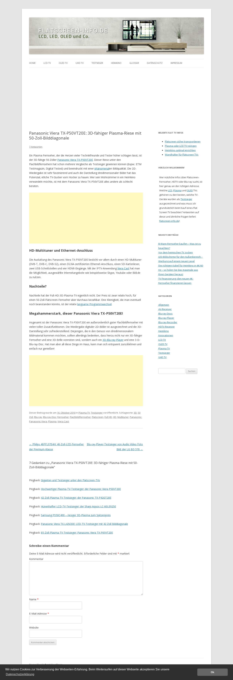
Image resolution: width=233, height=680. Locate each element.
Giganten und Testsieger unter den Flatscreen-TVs (70, 480)
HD (114, 417)
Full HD (108, 417)
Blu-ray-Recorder (167, 322)
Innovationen (165, 335)
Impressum (176, 63)
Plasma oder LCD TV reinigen (181, 145)
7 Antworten (35, 146)
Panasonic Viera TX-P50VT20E (75, 159)
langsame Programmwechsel (94, 304)
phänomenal (101, 168)
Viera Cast (123, 268)
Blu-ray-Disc (49, 417)
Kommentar (36, 559)
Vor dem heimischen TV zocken (175, 252)
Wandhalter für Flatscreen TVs (181, 154)
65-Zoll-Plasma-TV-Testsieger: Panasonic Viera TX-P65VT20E (77, 532)
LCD (170, 190)
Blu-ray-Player (166, 318)
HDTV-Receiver (166, 326)
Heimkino (116, 63)
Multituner (123, 417)
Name (34, 599)
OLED (190, 190)
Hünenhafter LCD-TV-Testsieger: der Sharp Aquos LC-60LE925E (78, 506)
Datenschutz (155, 63)
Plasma (52, 421)
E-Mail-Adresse (39, 613)
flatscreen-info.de (169, 221)
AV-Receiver (165, 309)
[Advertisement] (116, 94)
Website (34, 627)
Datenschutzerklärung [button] (20, 674)
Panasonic (135, 417)
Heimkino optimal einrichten (180, 150)
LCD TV (47, 63)
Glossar (134, 63)
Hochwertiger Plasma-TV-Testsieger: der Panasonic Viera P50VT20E (81, 489)
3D (135, 412)
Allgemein (163, 304)
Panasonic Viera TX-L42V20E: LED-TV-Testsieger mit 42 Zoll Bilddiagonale (84, 524)
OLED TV (63, 63)
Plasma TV (84, 412)
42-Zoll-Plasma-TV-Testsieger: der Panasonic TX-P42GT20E (76, 497)
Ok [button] (212, 672)
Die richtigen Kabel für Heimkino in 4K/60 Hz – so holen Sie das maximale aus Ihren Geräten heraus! (180, 270)
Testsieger (97, 63)
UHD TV (80, 63)
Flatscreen (97, 417)
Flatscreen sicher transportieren (182, 141)
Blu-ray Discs (165, 313)
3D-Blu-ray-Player (112, 340)
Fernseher (63, 417)
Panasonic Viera (38, 421)
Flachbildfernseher (80, 417)
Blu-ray (38, 417)
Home (32, 63)
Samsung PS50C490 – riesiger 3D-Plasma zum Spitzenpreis (76, 515)
